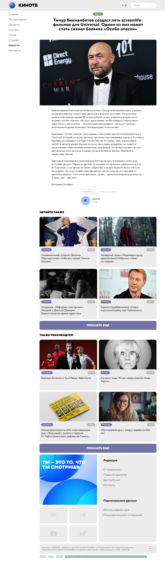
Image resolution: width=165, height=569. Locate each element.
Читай (12, 35)
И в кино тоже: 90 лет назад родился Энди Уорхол (125, 379)
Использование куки (116, 510)
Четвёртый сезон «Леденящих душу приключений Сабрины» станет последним (122, 258)
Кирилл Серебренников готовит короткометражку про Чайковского (121, 309)
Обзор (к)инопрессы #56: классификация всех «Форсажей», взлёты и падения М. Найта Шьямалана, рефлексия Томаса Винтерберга (65, 433)
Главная (13, 14)
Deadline (68, 184)
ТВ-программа (18, 19)
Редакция (110, 460)
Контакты (15, 50)
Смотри (13, 29)
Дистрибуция (111, 480)
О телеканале (111, 469)
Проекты (14, 24)
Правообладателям (115, 474)
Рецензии (47, 373)
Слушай (14, 40)
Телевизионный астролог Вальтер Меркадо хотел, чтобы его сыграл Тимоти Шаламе (65, 258)
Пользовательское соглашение (122, 515)
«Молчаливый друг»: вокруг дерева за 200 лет (125, 432)
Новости (14, 45)
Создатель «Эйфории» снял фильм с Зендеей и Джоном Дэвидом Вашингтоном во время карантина (62, 310)
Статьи (105, 373)
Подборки (47, 425)
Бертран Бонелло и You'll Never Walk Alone (66, 378)
